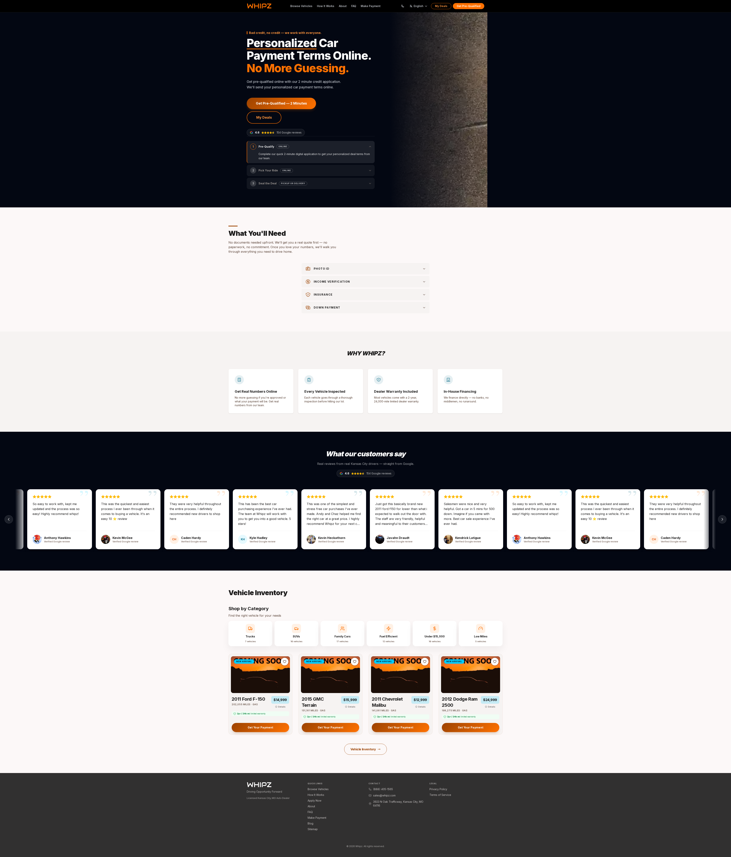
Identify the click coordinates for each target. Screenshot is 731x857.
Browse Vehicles (301, 6)
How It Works (325, 6)
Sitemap (313, 829)
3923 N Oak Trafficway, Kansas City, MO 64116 (398, 803)
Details (282, 706)
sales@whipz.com (384, 795)
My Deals (441, 6)
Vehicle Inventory (363, 749)
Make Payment (371, 6)
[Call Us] (402, 6)
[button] (311, 152)
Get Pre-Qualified (468, 6)
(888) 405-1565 (383, 789)
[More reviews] (722, 519)
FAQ (353, 6)
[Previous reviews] (9, 519)
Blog (310, 823)
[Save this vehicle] (284, 661)
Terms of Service (440, 794)
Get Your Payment (260, 727)
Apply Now (314, 800)
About (343, 6)
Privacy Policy (438, 789)
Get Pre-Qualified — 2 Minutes (281, 103)
